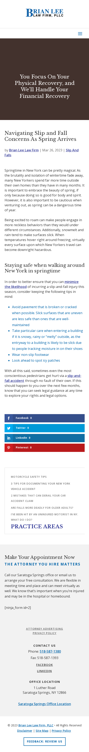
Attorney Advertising (44, 629)
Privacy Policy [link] (61, 731)
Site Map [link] (42, 731)
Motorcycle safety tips (29, 477)
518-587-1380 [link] (50, 651)
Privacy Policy (45, 633)
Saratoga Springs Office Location (44, 704)
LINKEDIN (44, 671)
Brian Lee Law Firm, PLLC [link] (35, 725)
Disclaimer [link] (24, 731)
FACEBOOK (44, 665)
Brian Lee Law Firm (24, 150)
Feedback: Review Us (44, 741)
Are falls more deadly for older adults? (42, 508)
